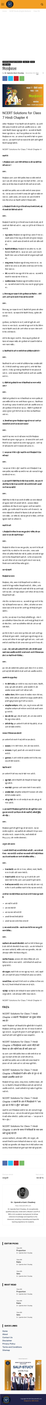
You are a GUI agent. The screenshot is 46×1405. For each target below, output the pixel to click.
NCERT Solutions (14, 113)
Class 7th (36, 11)
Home (4, 11)
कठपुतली (5, 1178)
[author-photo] (23, 1199)
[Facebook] (25, 4)
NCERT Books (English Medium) (20, 11)
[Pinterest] (16, 78)
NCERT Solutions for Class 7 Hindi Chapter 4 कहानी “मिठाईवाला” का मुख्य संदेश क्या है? (21, 1017)
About (5, 1334)
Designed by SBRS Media (31, 1400)
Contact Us (7, 1337)
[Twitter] (33, 4)
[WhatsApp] (21, 78)
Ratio (18, 1262)
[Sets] (8, 1275)
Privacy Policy (8, 1344)
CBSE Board (6, 64)
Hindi (32, 62)
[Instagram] (29, 4)
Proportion (21, 1250)
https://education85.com (23, 1206)
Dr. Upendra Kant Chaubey (14, 73)
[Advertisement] (23, 37)
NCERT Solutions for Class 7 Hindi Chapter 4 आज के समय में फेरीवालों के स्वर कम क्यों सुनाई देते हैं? (22, 1130)
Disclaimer (7, 1340)
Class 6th (19, 1248)
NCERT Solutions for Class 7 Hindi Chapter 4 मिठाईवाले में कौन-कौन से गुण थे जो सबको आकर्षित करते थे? (22, 1073)
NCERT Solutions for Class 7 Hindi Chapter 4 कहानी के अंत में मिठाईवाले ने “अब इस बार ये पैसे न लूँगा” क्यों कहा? (21, 1102)
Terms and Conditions (12, 1347)
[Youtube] (37, 4)
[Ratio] (8, 1263)
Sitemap (6, 1350)
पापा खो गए (40, 1178)
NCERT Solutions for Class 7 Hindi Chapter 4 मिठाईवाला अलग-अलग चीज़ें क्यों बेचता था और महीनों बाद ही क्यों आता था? (20, 1045)
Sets (18, 1274)
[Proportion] (8, 1251)
